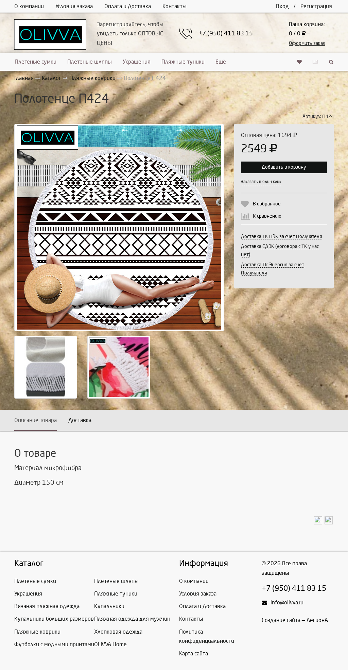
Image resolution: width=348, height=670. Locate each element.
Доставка (79, 420)
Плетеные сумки (35, 62)
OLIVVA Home (110, 644)
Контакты (174, 6)
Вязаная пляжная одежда (47, 606)
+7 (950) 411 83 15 (225, 33)
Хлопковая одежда (118, 632)
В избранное (267, 203)
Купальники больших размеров (54, 619)
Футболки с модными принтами (54, 644)
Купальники (109, 606)
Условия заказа (74, 6)
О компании (29, 6)
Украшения (137, 62)
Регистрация (316, 6)
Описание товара (35, 420)
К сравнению (267, 216)
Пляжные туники (183, 62)
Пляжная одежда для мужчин (132, 619)
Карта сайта (193, 653)
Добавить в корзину (284, 167)
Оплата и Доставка (127, 6)
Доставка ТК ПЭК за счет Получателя (281, 236)
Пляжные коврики (37, 632)
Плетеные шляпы (89, 62)
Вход (282, 6)
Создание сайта (281, 620)
